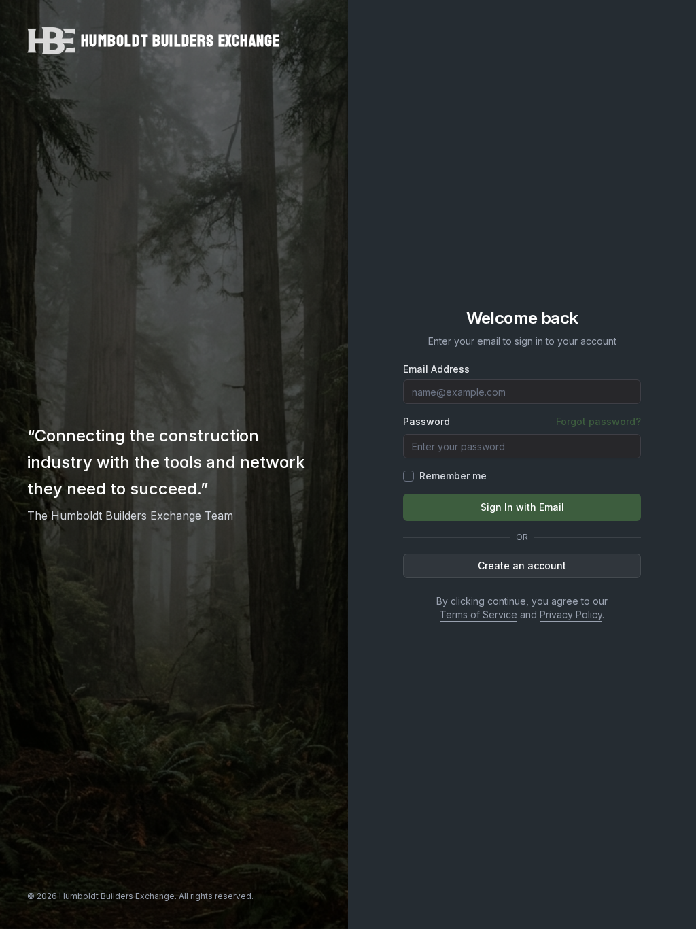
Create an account (522, 565)
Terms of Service (478, 614)
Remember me (453, 476)
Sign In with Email (522, 507)
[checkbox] (408, 476)
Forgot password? (598, 421)
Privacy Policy (571, 614)
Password (426, 421)
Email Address (436, 369)
